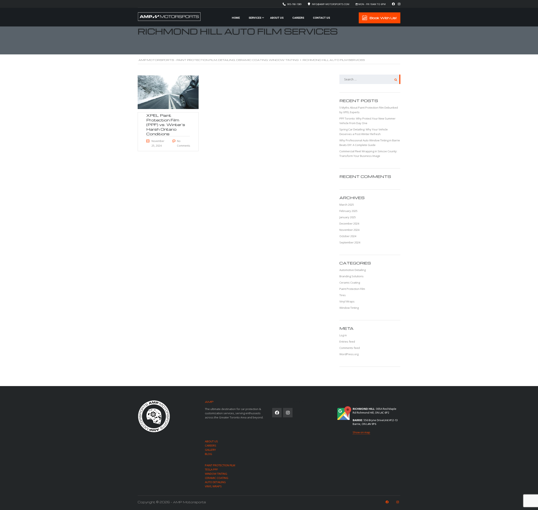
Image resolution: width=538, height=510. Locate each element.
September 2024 (349, 242)
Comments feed (349, 348)
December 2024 (349, 223)
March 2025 (346, 204)
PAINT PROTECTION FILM (220, 465)
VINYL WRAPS (213, 486)
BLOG (208, 454)
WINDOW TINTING (216, 474)
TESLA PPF (211, 469)
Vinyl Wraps (347, 301)
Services (255, 17)
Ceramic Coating (349, 282)
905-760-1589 (294, 4)
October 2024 (347, 236)
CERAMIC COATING (216, 478)
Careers (298, 17)
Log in (343, 335)
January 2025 (347, 217)
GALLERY (210, 450)
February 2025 (348, 211)
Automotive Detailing (352, 270)
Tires (342, 295)
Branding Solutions (351, 276)
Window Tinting (349, 308)
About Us (277, 17)
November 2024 (349, 230)
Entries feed (347, 341)
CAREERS (210, 445)
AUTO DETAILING (215, 482)
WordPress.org (349, 354)
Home (236, 17)
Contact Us (321, 17)
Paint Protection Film (352, 289)
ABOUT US (211, 441)
